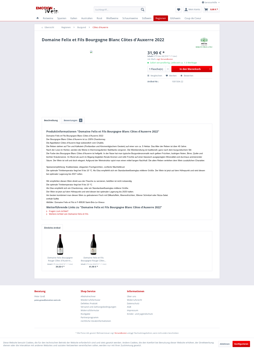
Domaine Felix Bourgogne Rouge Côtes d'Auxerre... (60, 259)
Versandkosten (121, 333)
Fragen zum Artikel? (58, 211)
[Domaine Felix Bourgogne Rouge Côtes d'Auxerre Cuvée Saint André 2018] (60, 244)
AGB (129, 306)
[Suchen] (142, 10)
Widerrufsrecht (134, 299)
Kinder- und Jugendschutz (140, 313)
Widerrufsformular (90, 310)
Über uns (131, 296)
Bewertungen (72, 120)
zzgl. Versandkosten (165, 59)
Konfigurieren (241, 343)
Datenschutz (133, 303)
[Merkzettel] (179, 10)
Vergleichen (156, 75)
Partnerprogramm (89, 317)
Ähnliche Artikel (52, 227)
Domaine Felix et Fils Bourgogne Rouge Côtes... (93, 259)
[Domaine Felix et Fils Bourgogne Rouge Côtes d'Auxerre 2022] (93, 244)
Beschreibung (51, 120)
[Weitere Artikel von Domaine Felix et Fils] (204, 42)
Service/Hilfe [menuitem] (211, 2)
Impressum (132, 310)
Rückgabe (85, 313)
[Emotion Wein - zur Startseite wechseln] (47, 10)
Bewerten (188, 75)
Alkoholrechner (88, 296)
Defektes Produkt (89, 303)
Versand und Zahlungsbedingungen (98, 306)
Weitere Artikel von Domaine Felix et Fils (68, 214)
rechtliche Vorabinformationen (96, 321)
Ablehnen (225, 343)
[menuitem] (120, 10)
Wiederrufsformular (90, 299)
